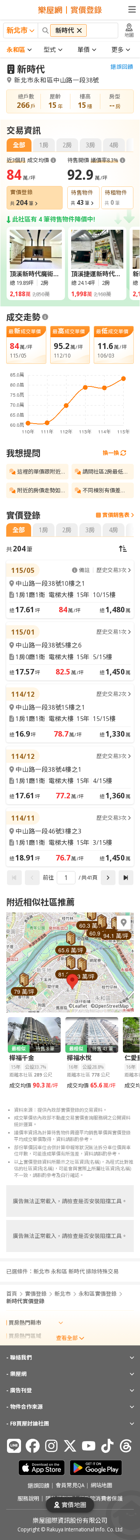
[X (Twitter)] (70, 1446)
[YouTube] (89, 1446)
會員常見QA (70, 1486)
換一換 (111, 452)
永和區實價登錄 (98, 1294)
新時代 (31, 69)
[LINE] (14, 1446)
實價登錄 (36, 1294)
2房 (67, 145)
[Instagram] (51, 1446)
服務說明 (28, 1498)
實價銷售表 (116, 515)
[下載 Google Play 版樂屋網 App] (96, 1468)
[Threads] (126, 1446)
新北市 (62, 1294)
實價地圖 (73, 1505)
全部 (19, 145)
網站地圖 (101, 1486)
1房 (44, 145)
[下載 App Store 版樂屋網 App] (41, 1468)
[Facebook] (33, 1446)
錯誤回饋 (121, 67)
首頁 (11, 1294)
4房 (114, 145)
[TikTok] (107, 1446)
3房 (90, 145)
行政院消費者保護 (100, 1498)
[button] (72, 981)
